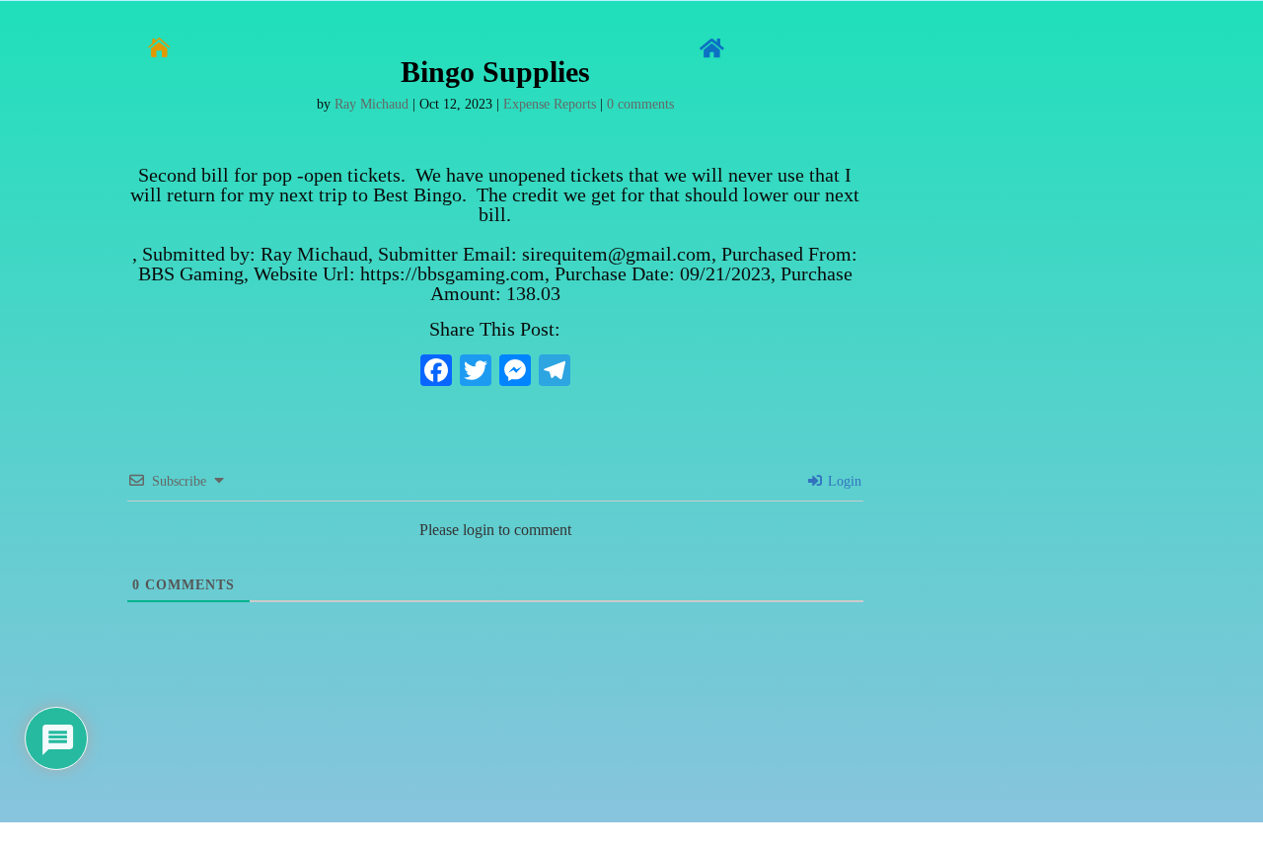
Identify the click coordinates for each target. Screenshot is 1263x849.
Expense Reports (549, 104)
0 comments (640, 104)
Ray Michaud (371, 104)
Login (842, 481)
